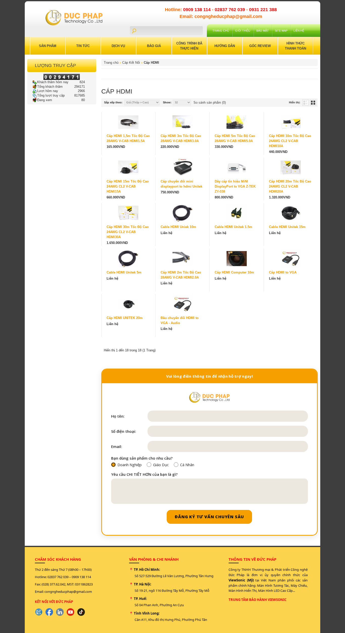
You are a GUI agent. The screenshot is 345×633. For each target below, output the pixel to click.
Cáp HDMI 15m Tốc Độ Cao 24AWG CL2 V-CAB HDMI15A (128, 186)
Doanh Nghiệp (129, 464)
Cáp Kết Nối (131, 62)
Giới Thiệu (242, 30)
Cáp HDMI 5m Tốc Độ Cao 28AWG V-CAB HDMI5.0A (235, 138)
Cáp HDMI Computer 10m (234, 272)
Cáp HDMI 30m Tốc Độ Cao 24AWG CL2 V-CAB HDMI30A (128, 232)
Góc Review (260, 46)
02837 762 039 (230, 9)
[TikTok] (81, 612)
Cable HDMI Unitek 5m (124, 272)
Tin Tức (83, 46)
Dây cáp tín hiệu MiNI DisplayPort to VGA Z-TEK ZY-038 (235, 186)
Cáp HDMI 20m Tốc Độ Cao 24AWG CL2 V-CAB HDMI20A (290, 186)
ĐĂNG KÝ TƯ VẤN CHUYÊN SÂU (209, 516)
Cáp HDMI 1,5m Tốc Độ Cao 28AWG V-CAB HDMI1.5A (128, 138)
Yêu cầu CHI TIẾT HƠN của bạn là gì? (144, 474)
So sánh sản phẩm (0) (209, 102)
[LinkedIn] (60, 612)
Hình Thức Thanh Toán (295, 45)
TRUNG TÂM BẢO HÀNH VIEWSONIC (257, 599)
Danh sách (305, 103)
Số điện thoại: (123, 431)
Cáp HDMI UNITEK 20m (125, 318)
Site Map (281, 30)
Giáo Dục (161, 464)
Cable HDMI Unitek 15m (287, 227)
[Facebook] (49, 612)
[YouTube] (70, 612)
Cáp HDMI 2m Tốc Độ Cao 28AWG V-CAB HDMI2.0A (181, 274)
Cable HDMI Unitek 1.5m (233, 227)
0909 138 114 (197, 9)
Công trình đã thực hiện (189, 45)
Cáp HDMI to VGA (283, 272)
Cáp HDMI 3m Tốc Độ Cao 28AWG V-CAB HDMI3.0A (181, 138)
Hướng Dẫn (224, 46)
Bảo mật (262, 30)
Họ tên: (118, 416)
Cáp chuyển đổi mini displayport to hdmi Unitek (181, 183)
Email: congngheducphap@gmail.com (221, 16)
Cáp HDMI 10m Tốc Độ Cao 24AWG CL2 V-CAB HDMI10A (290, 141)
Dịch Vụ (118, 46)
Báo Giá (154, 46)
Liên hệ (298, 30)
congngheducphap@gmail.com (68, 591)
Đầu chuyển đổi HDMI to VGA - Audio (180, 320)
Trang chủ (220, 30)
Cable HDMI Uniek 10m (178, 227)
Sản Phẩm (47, 46)
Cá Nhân (187, 464)
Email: (116, 446)
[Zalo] (38, 612)
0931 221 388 (263, 9)
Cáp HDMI (151, 62)
